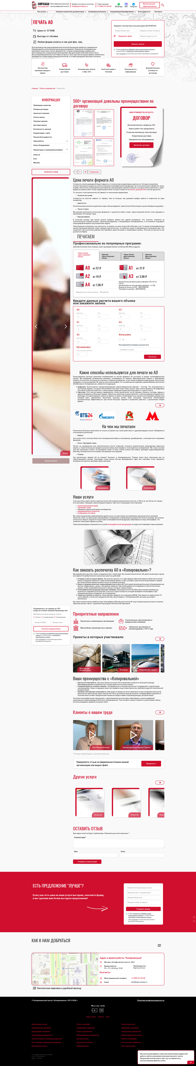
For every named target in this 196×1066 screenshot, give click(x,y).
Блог (35, 159)
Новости (36, 155)
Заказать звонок (50, 461)
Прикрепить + (151, 764)
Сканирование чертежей (41, 1028)
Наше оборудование (41, 145)
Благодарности (144, 12)
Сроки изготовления (41, 113)
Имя (75, 851)
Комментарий (80, 837)
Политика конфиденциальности (150, 1000)
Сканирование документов (42, 1035)
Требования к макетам (42, 105)
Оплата (101, 1017)
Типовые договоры (40, 109)
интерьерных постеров (86, 513)
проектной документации (88, 506)
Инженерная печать (39, 1024)
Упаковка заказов (40, 121)
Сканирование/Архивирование (122, 12)
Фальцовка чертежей (129, 1028)
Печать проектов (128, 1024)
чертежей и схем (84, 508)
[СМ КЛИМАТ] (83, 123)
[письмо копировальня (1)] (104, 152)
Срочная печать (82, 1039)
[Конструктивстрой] (83, 152)
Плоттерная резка (128, 1046)
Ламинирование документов (87, 1035)
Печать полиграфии (129, 1039)
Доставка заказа (40, 125)
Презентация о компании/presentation (48, 150)
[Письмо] (104, 123)
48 (85, 172)
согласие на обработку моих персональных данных (137, 49)
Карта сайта (91, 1017)
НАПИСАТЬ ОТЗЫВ (51, 172)
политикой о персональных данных (137, 51)
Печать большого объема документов (47, 1039)
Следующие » (94, 172)
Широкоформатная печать (131, 1035)
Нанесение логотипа (84, 1042)
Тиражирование (82, 1046)
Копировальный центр (97, 12)
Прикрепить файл (125, 36)
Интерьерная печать (39, 1046)
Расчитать (152, 357)
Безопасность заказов (42, 129)
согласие (122, 54)
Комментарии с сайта (41, 133)
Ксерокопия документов (131, 1031)
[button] (43, 11)
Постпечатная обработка (131, 1042)
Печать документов (84, 1031)
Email (123, 851)
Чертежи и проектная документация (70, 12)
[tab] (86, 237)
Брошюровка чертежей (41, 1031)
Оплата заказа (39, 117)
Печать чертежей (83, 1024)
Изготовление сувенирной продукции (46, 1042)
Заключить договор (141, 145)
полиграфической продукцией (119, 524)
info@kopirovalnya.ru (80, 6)
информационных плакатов (88, 511)
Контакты (158, 12)
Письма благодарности (42, 137)
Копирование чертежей (85, 1028)
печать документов (137, 189)
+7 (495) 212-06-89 (104, 6)
